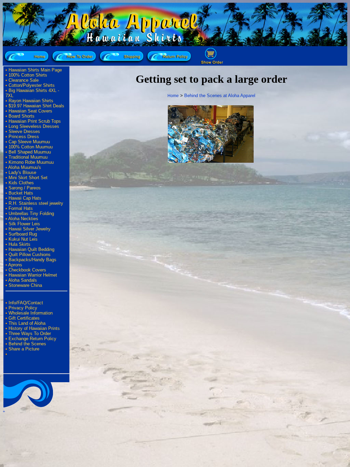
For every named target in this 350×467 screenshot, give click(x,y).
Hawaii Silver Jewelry (30, 228)
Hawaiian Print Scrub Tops (35, 121)
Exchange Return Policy (32, 338)
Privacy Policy (23, 307)
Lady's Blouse (22, 172)
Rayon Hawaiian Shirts (31, 100)
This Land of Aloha (27, 323)
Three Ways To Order (30, 333)
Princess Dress (24, 136)
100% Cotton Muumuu (31, 146)
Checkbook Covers (27, 269)
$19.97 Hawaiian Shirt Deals (36, 105)
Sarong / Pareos (25, 187)
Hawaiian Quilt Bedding (31, 249)
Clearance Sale (24, 80)
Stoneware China (25, 285)
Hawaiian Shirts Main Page (35, 69)
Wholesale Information (31, 313)
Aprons (15, 264)
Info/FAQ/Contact (26, 302)
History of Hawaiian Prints (34, 328)
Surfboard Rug (23, 234)
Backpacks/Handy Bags (32, 259)
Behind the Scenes (27, 343)
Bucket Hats (21, 193)
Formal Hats (21, 208)
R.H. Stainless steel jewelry (36, 203)
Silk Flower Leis (24, 223)
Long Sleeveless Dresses (34, 126)
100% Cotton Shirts (28, 75)
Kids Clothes (21, 182)
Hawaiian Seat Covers (30, 111)
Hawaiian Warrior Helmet (33, 275)
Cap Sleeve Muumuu (29, 141)
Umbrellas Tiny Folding (31, 213)
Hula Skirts (19, 244)
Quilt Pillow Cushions (30, 254)
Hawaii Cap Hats (25, 198)
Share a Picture (24, 348)
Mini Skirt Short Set (28, 177)
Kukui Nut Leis (23, 239)
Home (173, 95)
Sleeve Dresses (24, 131)
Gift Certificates (24, 318)
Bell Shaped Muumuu (30, 152)
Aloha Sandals (22, 280)
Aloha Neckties (23, 218)
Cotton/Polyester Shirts (32, 85)
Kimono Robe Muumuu (31, 162)
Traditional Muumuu (28, 157)
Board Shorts (22, 116)
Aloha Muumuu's (24, 167)
